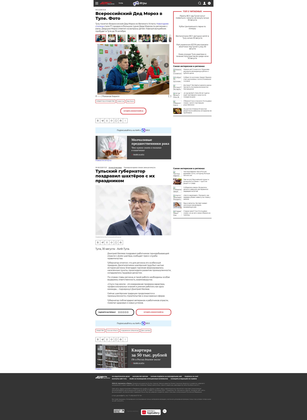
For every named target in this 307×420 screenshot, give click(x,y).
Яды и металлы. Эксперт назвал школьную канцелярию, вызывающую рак (195, 205)
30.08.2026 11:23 (101, 167)
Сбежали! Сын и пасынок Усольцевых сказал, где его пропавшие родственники (197, 103)
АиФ (99, 96)
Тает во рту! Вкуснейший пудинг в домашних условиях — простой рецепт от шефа (196, 181)
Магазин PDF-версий (140, 376)
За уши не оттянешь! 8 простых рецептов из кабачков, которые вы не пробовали (197, 111)
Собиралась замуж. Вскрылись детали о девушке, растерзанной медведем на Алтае (195, 189)
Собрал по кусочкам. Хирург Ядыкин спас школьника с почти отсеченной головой (197, 79)
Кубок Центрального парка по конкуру (192, 27)
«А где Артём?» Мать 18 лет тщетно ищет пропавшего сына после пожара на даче (196, 95)
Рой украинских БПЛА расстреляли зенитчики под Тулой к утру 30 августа (192, 47)
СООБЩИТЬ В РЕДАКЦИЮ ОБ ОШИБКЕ (184, 379)
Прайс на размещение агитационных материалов (148, 379)
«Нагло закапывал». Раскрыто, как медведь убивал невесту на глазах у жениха (196, 197)
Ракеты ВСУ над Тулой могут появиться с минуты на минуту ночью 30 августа (192, 18)
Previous (100, 65)
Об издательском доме (121, 376)
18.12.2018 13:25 (100, 10)
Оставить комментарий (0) (133, 111)
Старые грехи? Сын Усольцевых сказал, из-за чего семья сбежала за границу (196, 213)
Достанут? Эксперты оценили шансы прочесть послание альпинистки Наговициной (197, 87)
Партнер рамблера (132, 411)
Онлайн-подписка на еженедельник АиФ (166, 376)
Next (166, 65)
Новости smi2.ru (103, 160)
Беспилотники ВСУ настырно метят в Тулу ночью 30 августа (192, 37)
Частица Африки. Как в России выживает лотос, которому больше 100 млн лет (196, 173)
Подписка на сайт (191, 376)
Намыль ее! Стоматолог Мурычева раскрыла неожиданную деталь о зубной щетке (196, 71)
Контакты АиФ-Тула (119, 379)
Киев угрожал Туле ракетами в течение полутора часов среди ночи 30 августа (192, 56)
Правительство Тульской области (108, 237)
